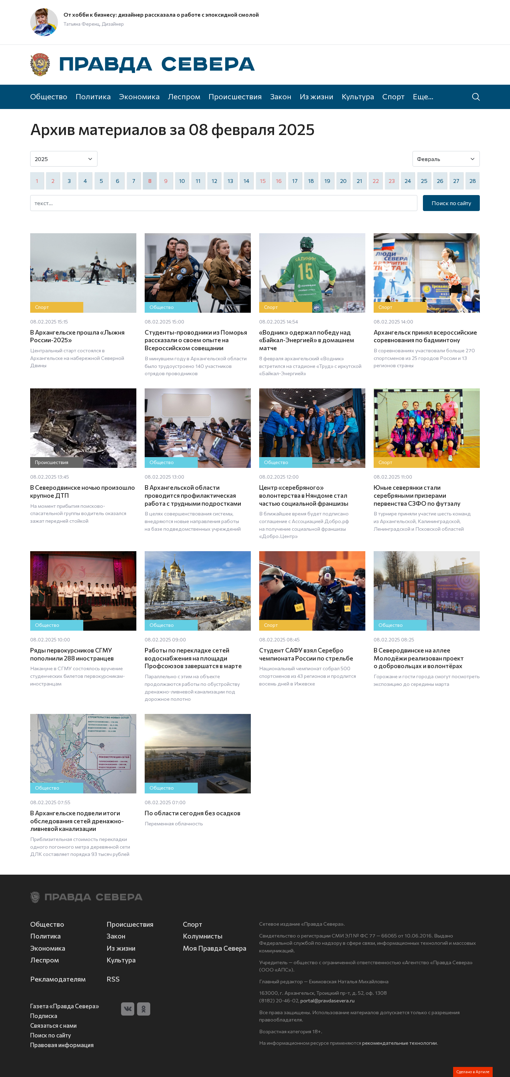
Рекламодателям (58, 979)
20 (343, 180)
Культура (358, 96)
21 (359, 180)
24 (408, 180)
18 (311, 180)
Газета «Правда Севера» (64, 1005)
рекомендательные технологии (399, 1043)
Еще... (423, 96)
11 (198, 180)
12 (214, 180)
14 (246, 180)
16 (279, 180)
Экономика (139, 96)
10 (182, 180)
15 (263, 180)
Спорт (393, 96)
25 (424, 180)
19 (327, 180)
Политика (93, 96)
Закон (280, 96)
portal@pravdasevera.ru (327, 1000)
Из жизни (316, 96)
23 (392, 180)
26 (440, 180)
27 (456, 180)
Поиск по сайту (451, 203)
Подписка (43, 1015)
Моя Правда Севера (214, 948)
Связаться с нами (53, 1025)
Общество (48, 96)
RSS (113, 979)
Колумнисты (202, 936)
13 (230, 180)
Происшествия (235, 96)
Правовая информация (62, 1044)
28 (472, 180)
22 (376, 180)
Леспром (184, 96)
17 (295, 180)
